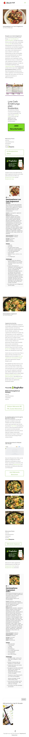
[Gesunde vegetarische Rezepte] (14, 493)
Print (8, 197)
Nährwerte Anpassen (13, 544)
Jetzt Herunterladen (16, 127)
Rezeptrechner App (9, 179)
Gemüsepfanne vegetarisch (10, 314)
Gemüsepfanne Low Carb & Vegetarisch (13, 26)
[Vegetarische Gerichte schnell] (14, 509)
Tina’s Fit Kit (13, 425)
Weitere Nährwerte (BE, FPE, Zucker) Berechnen (14, 408)
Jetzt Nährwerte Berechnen (14, 473)
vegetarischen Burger (10, 66)
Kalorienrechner (16, 464)
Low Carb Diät (8, 43)
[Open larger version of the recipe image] (14, 191)
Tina (6, 27)
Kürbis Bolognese (18, 378)
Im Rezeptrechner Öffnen (12, 152)
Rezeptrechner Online (10, 177)
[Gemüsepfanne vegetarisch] (14, 524)
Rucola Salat (8, 348)
